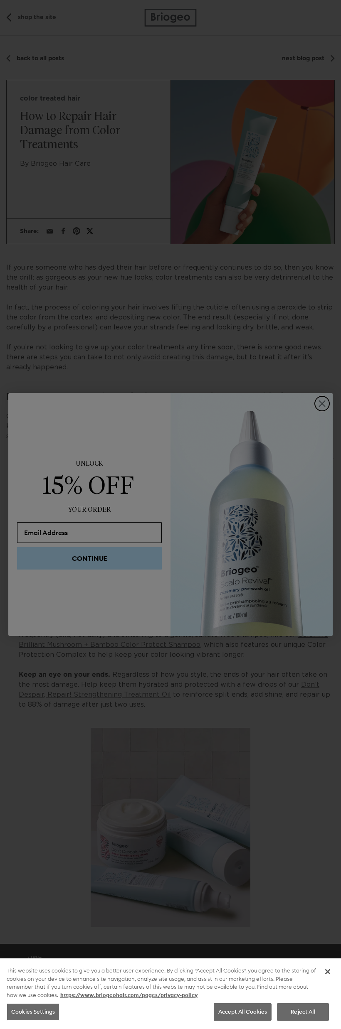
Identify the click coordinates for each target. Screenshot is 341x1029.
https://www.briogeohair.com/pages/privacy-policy (129, 995)
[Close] (328, 972)
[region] (170, 993)
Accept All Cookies (242, 1011)
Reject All (303, 1011)
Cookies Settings (33, 1011)
